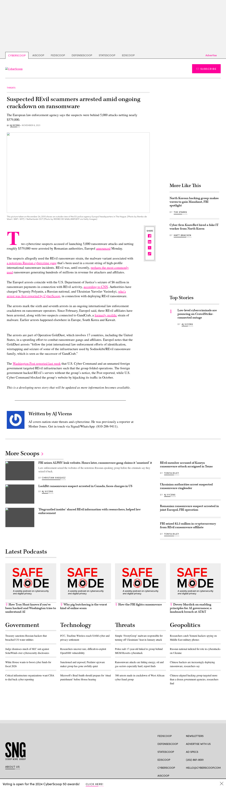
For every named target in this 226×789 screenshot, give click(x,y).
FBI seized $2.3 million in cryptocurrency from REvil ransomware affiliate (188, 525)
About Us (12, 766)
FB (187, 775)
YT (212, 775)
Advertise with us (198, 744)
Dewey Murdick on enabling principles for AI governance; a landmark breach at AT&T (191, 608)
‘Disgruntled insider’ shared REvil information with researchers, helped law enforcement (89, 511)
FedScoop (58, 55)
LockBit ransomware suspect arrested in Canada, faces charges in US (85, 486)
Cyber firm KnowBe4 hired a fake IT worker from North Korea (194, 227)
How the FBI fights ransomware (140, 604)
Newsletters (194, 736)
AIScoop (38, 55)
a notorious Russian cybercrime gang (32, 263)
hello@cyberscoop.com (203, 767)
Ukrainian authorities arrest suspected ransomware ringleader (186, 486)
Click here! (94, 784)
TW (194, 775)
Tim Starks (180, 212)
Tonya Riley (171, 472)
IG (205, 775)
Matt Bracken (182, 235)
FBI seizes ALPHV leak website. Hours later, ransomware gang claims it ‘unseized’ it (95, 463)
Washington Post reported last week (37, 363)
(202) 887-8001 (195, 759)
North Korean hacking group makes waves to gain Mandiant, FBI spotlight (194, 202)
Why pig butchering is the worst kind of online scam (83, 606)
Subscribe (208, 68)
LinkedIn (200, 775)
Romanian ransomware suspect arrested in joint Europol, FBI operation (189, 508)
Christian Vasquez (54, 477)
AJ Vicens (15, 125)
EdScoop (128, 55)
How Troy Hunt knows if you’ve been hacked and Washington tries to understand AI (30, 608)
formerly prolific (106, 315)
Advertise (211, 55)
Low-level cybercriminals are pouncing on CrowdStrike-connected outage (197, 314)
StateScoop (107, 55)
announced (103, 248)
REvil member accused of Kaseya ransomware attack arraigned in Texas (186, 465)
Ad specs (192, 751)
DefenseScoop (82, 55)
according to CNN (96, 286)
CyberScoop (17, 55)
